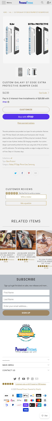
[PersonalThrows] (26, 2)
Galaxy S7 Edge (14, 164)
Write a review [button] (26, 196)
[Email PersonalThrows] (37, 379)
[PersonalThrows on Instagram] (32, 379)
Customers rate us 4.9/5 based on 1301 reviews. (30, 384)
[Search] (43, 2)
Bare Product (10, 161)
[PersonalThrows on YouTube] (24, 379)
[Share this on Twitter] (15, 173)
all (11, 158)
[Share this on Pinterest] (29, 173)
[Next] (47, 39)
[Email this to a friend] (35, 173)
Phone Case (24, 164)
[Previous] (5, 39)
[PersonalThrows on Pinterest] (28, 379)
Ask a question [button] (26, 203)
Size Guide (43, 93)
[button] (22, 259)
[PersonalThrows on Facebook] (19, 379)
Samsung (31, 164)
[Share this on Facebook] (22, 173)
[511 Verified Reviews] (26, 343)
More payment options (26, 123)
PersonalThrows (22, 389)
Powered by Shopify (34, 389)
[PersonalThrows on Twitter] (15, 379)
